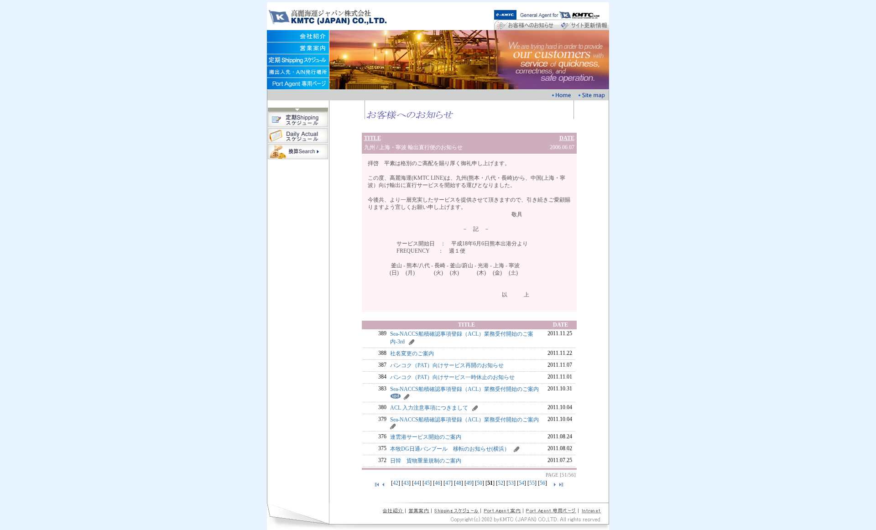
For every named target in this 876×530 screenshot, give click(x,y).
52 (500, 483)
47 (448, 483)
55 (532, 483)
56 (542, 483)
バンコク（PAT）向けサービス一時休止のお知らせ (452, 377)
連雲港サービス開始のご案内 (425, 437)
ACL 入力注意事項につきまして (429, 408)
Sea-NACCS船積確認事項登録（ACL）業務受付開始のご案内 (464, 389)
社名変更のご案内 (412, 353)
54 (521, 483)
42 (395, 483)
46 (437, 483)
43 (406, 483)
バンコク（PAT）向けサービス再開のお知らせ (447, 365)
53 (511, 483)
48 (458, 483)
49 (469, 483)
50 (479, 483)
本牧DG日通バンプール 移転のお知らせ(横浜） (450, 449)
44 (416, 483)
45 (427, 483)
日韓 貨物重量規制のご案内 (425, 460)
